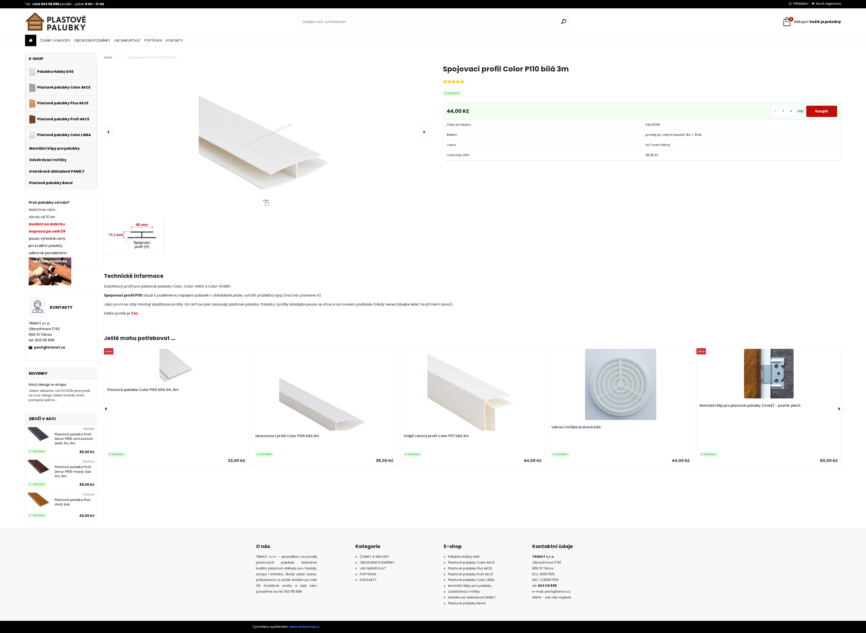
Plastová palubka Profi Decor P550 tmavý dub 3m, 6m (73, 471)
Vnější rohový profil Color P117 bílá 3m (436, 436)
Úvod (108, 57)
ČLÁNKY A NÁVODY (55, 40)
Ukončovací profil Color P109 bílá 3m (287, 436)
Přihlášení (800, 3)
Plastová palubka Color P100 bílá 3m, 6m (143, 389)
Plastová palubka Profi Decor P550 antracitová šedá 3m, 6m (74, 439)
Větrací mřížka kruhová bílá (576, 427)
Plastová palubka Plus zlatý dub (72, 502)
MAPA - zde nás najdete (551, 597)
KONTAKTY (174, 40)
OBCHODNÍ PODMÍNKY (92, 40)
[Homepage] (30, 41)
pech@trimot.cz (49, 347)
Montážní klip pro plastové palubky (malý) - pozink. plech (750, 405)
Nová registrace (828, 3)
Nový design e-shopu (47, 384)
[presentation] (108, 131)
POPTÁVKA (153, 40)
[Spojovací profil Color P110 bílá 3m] (266, 131)
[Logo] (56, 22)
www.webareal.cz (304, 626)
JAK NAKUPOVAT (127, 40)
